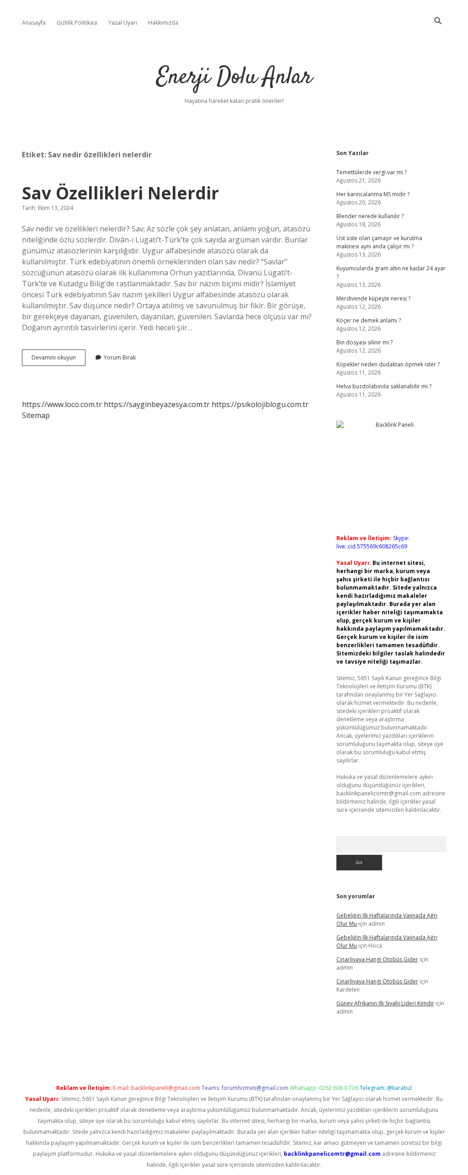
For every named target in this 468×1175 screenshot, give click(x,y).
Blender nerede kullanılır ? (370, 216)
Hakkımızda (163, 23)
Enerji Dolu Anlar (234, 77)
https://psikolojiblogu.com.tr (260, 404)
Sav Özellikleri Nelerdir (120, 192)
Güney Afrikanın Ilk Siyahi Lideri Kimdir (385, 1003)
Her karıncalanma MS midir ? (373, 194)
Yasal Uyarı (122, 23)
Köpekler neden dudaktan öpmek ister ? (388, 364)
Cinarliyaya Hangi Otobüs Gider (377, 959)
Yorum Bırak (120, 357)
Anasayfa (34, 23)
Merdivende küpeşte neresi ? (373, 298)
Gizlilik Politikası (77, 23)
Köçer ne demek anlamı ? (368, 320)
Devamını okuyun (58, 359)
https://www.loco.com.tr (62, 404)
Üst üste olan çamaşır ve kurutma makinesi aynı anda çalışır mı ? (379, 242)
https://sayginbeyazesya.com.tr (157, 404)
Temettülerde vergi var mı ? (371, 172)
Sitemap (36, 415)
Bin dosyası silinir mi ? (364, 342)
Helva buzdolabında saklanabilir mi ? (383, 386)
